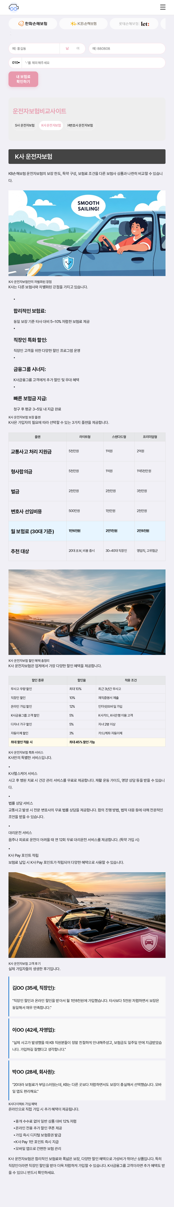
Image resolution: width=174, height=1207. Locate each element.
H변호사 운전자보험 (80, 125)
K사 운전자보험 (51, 125)
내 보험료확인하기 (23, 79)
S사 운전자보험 (25, 125)
